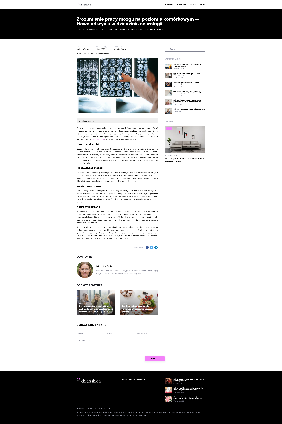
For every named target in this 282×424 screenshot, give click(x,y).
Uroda (202, 4)
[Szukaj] (167, 49)
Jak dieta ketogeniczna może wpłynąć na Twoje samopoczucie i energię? (138, 309)
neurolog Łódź (98, 139)
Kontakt (124, 380)
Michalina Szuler (83, 49)
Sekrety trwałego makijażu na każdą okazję (189, 109)
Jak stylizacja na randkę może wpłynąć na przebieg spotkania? (188, 379)
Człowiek (169, 4)
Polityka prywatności (138, 380)
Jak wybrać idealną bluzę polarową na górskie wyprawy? (187, 65)
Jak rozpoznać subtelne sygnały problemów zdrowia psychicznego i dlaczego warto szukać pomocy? (96, 309)
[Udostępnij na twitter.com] (151, 247)
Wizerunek (181, 4)
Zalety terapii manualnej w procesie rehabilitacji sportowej (186, 83)
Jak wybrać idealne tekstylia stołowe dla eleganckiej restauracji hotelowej (188, 388)
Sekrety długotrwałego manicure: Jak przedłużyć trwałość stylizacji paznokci (187, 100)
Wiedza (124, 49)
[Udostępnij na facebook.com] (147, 247)
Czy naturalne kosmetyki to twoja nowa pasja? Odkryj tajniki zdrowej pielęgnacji (187, 397)
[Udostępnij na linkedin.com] (156, 247)
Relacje (193, 4)
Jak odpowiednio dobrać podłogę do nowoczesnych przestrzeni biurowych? (187, 92)
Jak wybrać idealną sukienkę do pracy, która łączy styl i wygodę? (187, 74)
